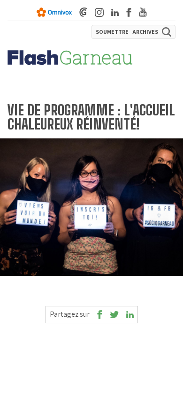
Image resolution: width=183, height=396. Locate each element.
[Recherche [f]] (166, 32)
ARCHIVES (145, 32)
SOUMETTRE (112, 32)
